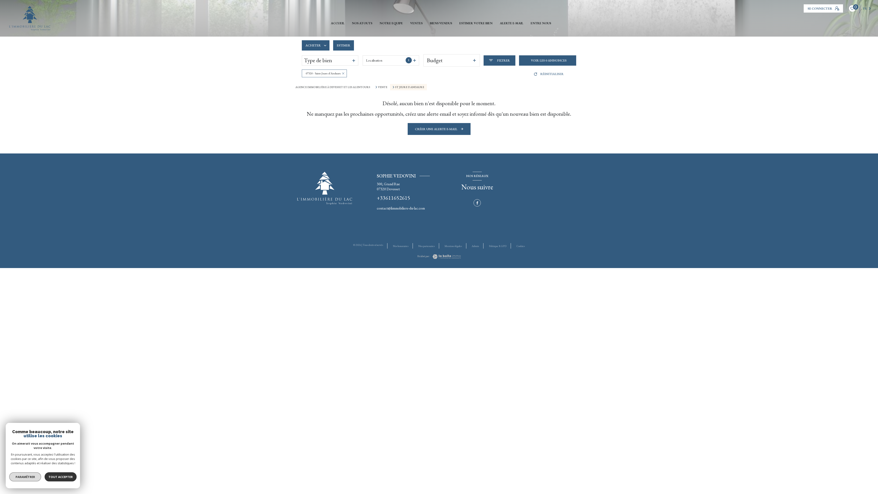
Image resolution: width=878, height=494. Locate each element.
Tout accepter (60, 477)
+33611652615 (393, 197)
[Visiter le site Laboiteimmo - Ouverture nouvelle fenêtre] (445, 256)
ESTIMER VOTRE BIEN (476, 23)
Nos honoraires (400, 246)
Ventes (416, 23)
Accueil (338, 23)
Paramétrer (25, 477)
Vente (382, 87)
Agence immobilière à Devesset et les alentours (332, 87)
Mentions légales (453, 246)
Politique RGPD (497, 246)
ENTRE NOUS (541, 23)
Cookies (520, 246)
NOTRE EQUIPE (391, 23)
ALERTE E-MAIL (511, 23)
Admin (475, 246)
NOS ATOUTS (362, 23)
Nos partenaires (426, 246)
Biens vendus (441, 23)
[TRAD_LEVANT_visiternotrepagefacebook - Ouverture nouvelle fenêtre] (477, 203)
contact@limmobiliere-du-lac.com (401, 208)
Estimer (343, 45)
